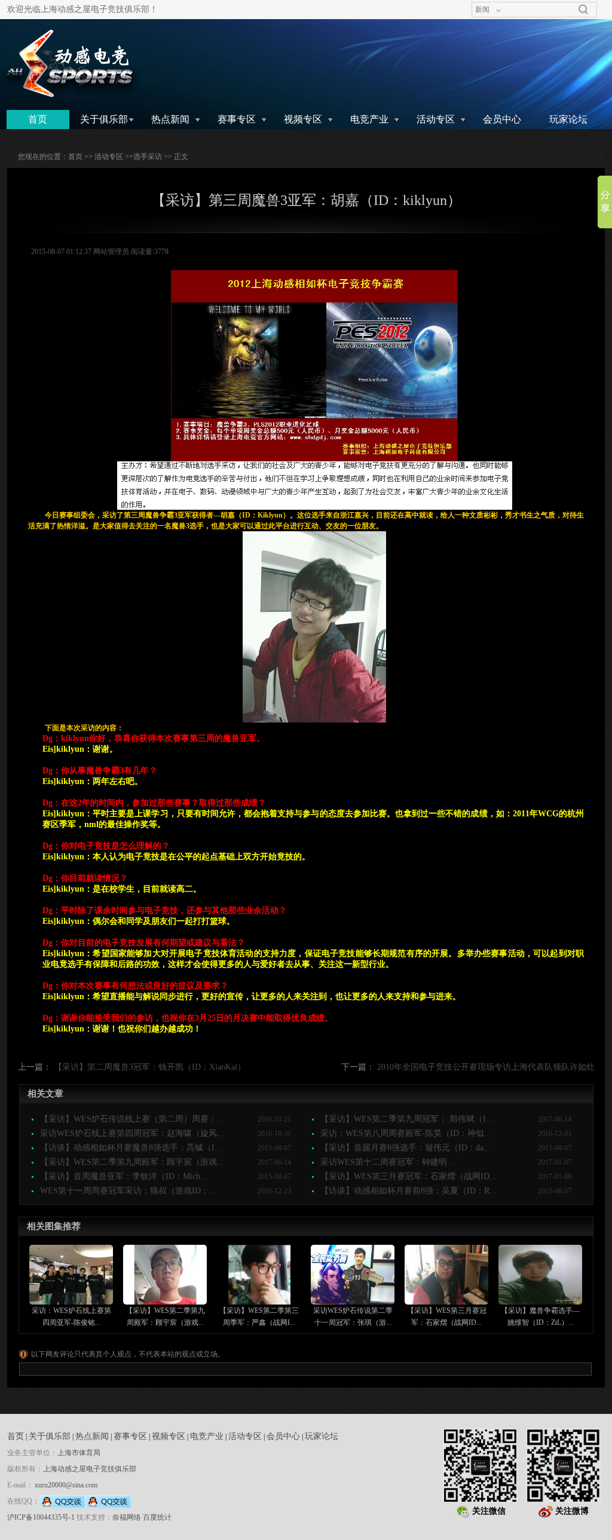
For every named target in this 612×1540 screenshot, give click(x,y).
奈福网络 (126, 1517)
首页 (37, 119)
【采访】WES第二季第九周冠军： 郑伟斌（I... (406, 1119)
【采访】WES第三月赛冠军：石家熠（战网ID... (408, 1176)
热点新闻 (170, 119)
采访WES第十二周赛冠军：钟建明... (387, 1162)
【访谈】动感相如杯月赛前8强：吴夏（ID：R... (408, 1190)
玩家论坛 (568, 119)
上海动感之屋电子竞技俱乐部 (89, 1469)
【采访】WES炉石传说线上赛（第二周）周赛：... (132, 1119)
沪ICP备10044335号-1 (41, 1517)
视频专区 (303, 119)
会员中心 (502, 119)
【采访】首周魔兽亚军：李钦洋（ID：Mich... (123, 1176)
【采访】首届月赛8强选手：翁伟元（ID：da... (405, 1147)
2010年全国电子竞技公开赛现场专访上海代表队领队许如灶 (486, 1067)
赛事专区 (237, 119)
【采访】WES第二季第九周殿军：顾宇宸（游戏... (132, 1162)
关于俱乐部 (104, 119)
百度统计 (157, 1517)
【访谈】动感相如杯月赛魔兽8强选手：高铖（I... (131, 1147)
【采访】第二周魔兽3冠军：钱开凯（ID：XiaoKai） (150, 1067)
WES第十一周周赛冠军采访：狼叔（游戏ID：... (128, 1190)
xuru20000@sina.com (66, 1485)
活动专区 (436, 119)
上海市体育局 (78, 1453)
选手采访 (147, 156)
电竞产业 (369, 119)
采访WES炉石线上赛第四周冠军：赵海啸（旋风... (132, 1133)
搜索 (583, 9)
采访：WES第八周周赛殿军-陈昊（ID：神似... (405, 1133)
